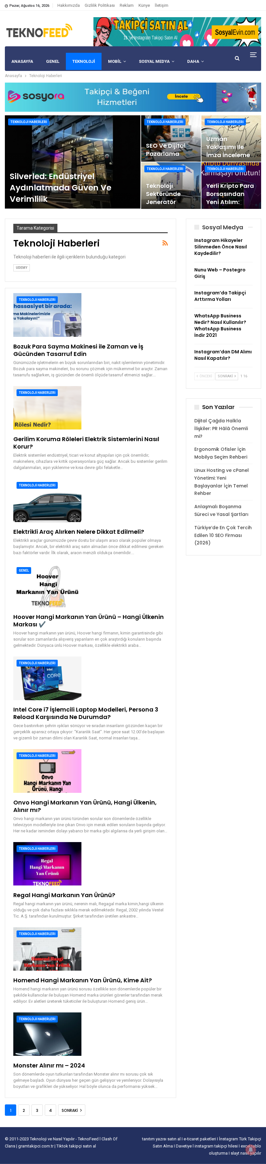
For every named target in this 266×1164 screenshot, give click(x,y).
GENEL (52, 61)
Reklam (127, 5)
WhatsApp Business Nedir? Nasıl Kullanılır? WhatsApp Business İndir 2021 (220, 325)
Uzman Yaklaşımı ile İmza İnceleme (228, 147)
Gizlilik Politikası (100, 5)
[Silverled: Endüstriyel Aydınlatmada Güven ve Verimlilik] (72, 162)
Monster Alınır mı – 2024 (49, 1065)
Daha (193, 61)
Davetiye (184, 1146)
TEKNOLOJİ (83, 61)
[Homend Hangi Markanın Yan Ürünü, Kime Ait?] (47, 949)
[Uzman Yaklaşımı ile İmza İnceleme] (231, 138)
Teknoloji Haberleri (28, 122)
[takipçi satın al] (177, 31)
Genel (24, 570)
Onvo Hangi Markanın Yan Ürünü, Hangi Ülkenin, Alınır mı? (85, 806)
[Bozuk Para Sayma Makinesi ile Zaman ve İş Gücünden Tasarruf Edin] (47, 315)
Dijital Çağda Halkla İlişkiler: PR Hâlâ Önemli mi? (221, 428)
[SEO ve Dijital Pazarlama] (170, 138)
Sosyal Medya (154, 61)
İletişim (161, 5)
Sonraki (70, 1110)
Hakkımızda (68, 5)
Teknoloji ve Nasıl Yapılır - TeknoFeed (65, 1138)
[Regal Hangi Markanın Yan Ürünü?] (47, 863)
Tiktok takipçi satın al (76, 1146)
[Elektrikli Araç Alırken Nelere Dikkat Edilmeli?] (47, 500)
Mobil (114, 61)
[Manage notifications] (251, 1150)
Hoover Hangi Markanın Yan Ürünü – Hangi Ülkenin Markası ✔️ (88, 620)
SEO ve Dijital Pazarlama (166, 150)
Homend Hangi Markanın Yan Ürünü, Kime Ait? (82, 980)
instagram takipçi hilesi (217, 1146)
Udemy (21, 267)
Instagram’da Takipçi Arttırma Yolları (220, 296)
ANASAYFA (22, 61)
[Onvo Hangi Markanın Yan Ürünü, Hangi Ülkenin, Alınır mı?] (47, 771)
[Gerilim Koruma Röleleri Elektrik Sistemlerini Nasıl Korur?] (47, 407)
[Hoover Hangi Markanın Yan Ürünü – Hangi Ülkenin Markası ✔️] (47, 585)
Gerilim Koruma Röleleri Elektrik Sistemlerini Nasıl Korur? (86, 443)
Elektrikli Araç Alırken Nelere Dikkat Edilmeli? (78, 532)
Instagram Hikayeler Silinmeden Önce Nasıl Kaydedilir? (220, 247)
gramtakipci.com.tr (36, 1146)
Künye (144, 5)
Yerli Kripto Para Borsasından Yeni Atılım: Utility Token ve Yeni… (230, 202)
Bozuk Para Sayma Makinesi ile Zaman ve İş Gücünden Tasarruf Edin (78, 350)
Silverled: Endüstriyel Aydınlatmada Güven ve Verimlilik (60, 188)
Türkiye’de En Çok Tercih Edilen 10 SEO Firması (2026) (223, 535)
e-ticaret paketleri (200, 1138)
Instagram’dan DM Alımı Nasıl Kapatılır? (223, 354)
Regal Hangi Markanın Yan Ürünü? (64, 895)
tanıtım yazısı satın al (161, 1138)
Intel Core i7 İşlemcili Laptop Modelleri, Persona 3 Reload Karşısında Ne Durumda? (85, 713)
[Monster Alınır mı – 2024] (47, 1034)
